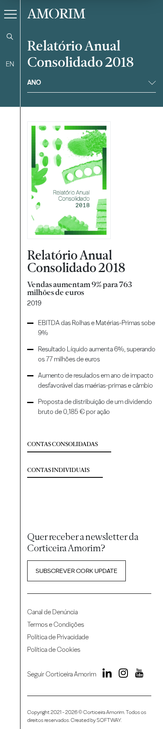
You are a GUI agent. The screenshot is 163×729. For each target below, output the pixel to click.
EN (10, 64)
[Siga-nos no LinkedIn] (104, 674)
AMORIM (56, 12)
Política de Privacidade (58, 637)
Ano (34, 82)
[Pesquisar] (10, 37)
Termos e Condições (55, 624)
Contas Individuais (58, 470)
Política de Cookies (53, 649)
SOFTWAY (109, 720)
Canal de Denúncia (52, 612)
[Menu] (10, 14)
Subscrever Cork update (76, 571)
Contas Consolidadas (62, 444)
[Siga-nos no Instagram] (120, 674)
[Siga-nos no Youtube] (136, 674)
